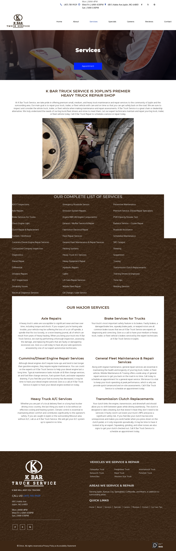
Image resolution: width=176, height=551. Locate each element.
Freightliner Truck (121, 469)
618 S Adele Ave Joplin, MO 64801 (123, 4)
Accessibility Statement (66, 546)
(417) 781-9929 (70, 4)
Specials (112, 21)
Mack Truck (119, 473)
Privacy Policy (49, 546)
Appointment (88, 66)
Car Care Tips (156, 507)
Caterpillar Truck (97, 469)
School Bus (94, 476)
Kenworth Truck (97, 473)
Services (94, 21)
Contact (167, 21)
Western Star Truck (122, 476)
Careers (130, 21)
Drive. (21, 546)
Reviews (149, 21)
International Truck (147, 469)
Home (59, 21)
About (76, 21)
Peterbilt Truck (145, 473)
